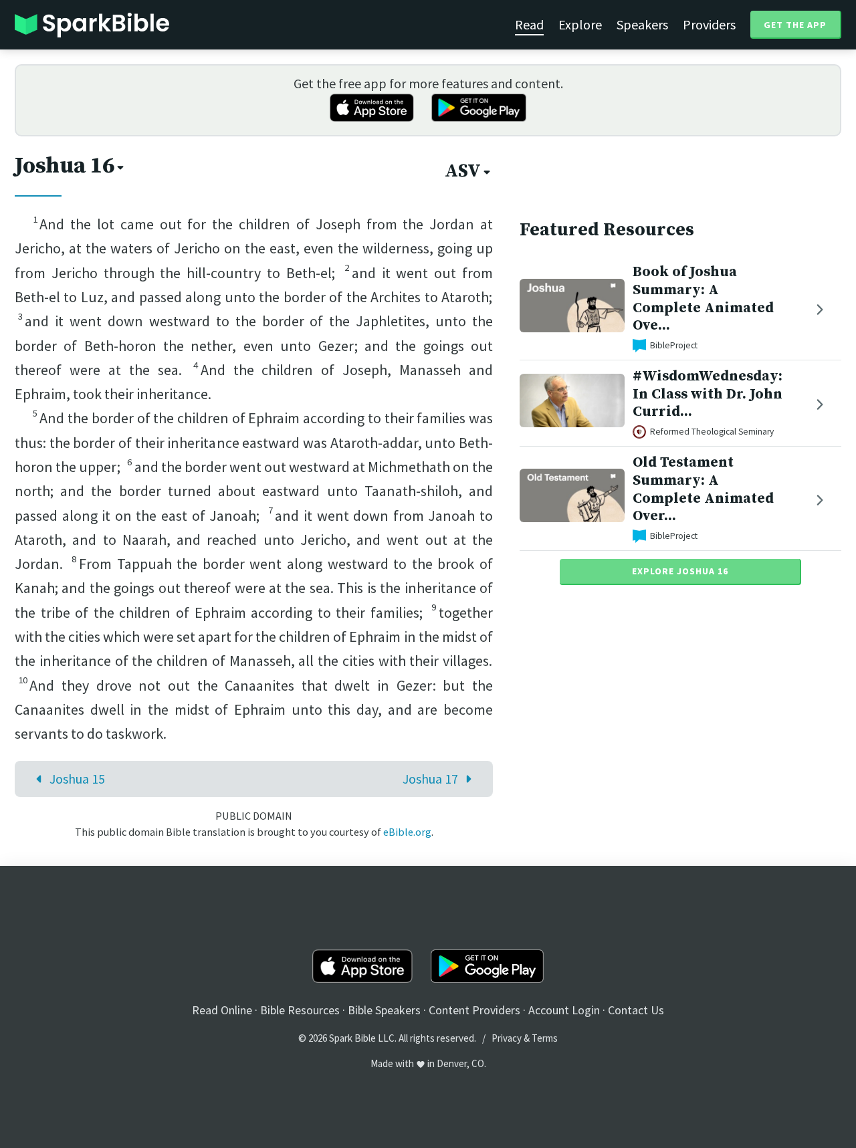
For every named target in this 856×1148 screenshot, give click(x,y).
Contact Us (636, 1010)
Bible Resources (300, 1010)
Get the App (795, 25)
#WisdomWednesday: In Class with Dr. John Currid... (707, 394)
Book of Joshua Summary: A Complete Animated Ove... (703, 298)
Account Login (564, 1010)
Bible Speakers (384, 1010)
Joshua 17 (430, 778)
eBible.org (407, 831)
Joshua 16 (64, 166)
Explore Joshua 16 (680, 571)
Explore (580, 24)
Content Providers (474, 1010)
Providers (709, 24)
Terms (545, 1038)
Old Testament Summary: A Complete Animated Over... (703, 489)
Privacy (507, 1038)
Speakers (642, 24)
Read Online (222, 1010)
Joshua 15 (77, 778)
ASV (463, 171)
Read (529, 24)
